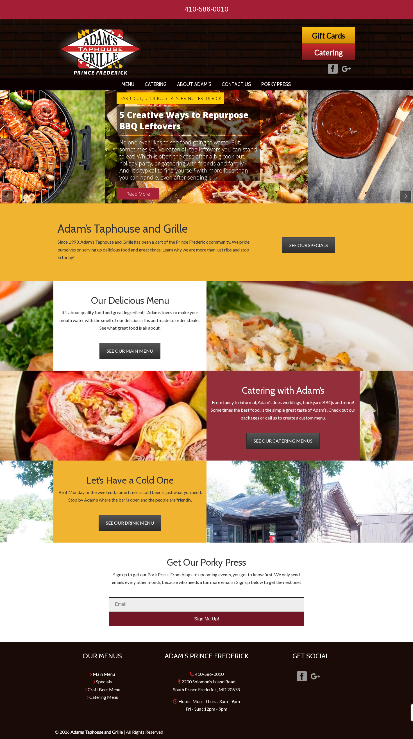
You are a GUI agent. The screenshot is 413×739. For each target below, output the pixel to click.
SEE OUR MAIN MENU (130, 350)
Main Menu (103, 674)
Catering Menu (103, 697)
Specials (103, 681)
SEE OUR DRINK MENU (130, 522)
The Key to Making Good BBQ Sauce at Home (182, 120)
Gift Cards (328, 35)
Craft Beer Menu (103, 689)
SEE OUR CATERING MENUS (283, 440)
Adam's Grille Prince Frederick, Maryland (101, 51)
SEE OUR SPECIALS (308, 245)
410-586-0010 (206, 9)
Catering (328, 52)
